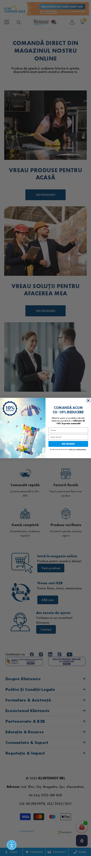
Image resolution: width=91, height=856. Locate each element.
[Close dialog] (88, 400)
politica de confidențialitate (77, 449)
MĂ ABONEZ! (68, 443)
